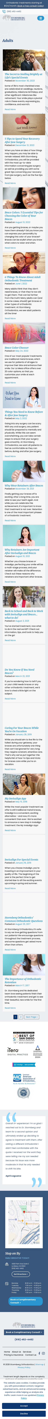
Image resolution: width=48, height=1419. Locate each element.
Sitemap (39, 1364)
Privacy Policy (24, 1367)
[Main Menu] (40, 18)
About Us (16, 1351)
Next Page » (32, 1016)
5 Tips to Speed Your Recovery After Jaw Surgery (22, 140)
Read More (10, 109)
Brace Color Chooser (17, 347)
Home (7, 1351)
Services (27, 1351)
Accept (24, 1405)
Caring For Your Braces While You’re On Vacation (22, 729)
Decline (24, 1413)
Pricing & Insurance (13, 1354)
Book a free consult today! (30, 5)
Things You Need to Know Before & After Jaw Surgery (24, 413)
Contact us (30, 1354)
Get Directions (20, 1274)
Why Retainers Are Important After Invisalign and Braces (22, 551)
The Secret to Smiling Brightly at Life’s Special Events (23, 76)
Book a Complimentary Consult (23, 1301)
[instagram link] (43, 1354)
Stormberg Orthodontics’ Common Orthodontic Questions (24, 919)
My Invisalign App (15, 798)
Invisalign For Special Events (21, 859)
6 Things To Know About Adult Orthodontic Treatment (23, 278)
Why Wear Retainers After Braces (24, 485)
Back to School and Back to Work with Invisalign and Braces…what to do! (24, 614)
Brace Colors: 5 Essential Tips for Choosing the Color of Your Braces (24, 216)
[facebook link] (40, 1354)
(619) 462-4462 (14, 11)
